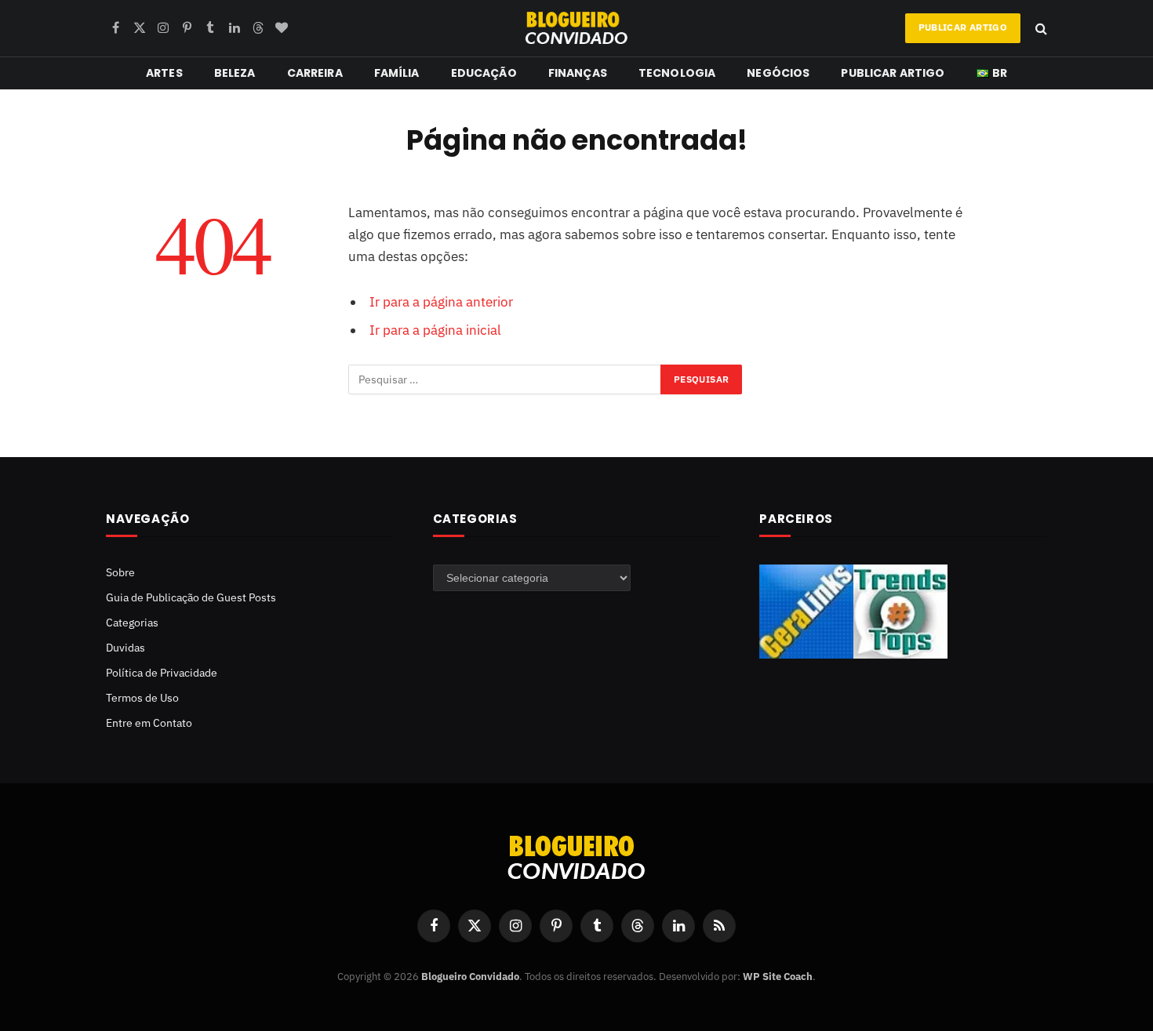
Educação (484, 73)
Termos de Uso (142, 698)
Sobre (120, 572)
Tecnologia (676, 73)
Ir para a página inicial (435, 330)
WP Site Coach (778, 976)
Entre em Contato (149, 723)
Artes (164, 73)
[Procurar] (1039, 28)
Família (397, 73)
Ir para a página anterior (441, 301)
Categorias (132, 622)
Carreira (315, 73)
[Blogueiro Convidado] (576, 28)
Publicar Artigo (962, 27)
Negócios (778, 73)
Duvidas (125, 648)
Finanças (577, 73)
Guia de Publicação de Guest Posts (191, 597)
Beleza (235, 73)
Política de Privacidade (161, 673)
